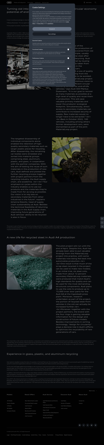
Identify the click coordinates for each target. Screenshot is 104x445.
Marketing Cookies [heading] (37, 68)
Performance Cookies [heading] (38, 58)
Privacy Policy (40, 23)
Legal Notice (50, 23)
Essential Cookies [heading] (37, 40)
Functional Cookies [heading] (37, 49)
